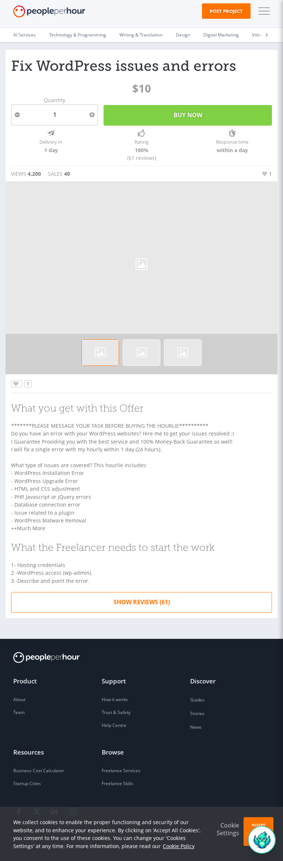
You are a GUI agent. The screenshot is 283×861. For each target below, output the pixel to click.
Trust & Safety (116, 712)
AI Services (24, 35)
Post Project (226, 11)
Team (19, 712)
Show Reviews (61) (141, 602)
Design (183, 35)
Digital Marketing (221, 35)
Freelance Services (121, 770)
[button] (262, 11)
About (19, 699)
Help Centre (114, 725)
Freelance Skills (117, 783)
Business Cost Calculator (38, 770)
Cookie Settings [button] (228, 829)
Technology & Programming (77, 35)
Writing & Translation (141, 35)
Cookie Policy (179, 846)
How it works (115, 699)
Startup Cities (27, 783)
